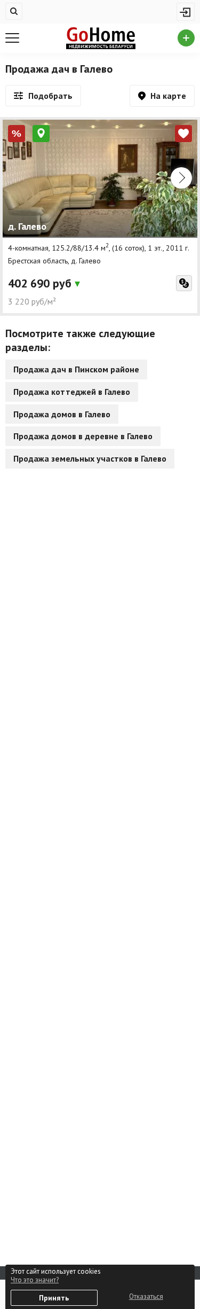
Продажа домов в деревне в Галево (83, 436)
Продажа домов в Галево (61, 414)
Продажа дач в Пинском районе (76, 369)
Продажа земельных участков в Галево (89, 458)
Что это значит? (35, 1279)
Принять (54, 1298)
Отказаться (146, 1296)
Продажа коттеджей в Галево (71, 391)
